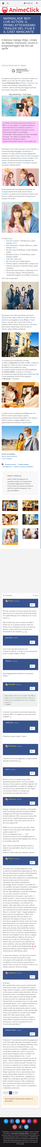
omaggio (5, 192)
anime (31, 365)
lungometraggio (9, 369)
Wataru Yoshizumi (27, 83)
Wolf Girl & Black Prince (26, 317)
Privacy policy (20, 1143)
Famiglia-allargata (23, 464)
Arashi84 (11, 684)
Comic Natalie (7, 459)
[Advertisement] (20, 571)
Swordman (12, 746)
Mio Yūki (9, 261)
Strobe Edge (11, 317)
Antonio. (8, 661)
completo (5, 87)
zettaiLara (12, 799)
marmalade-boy (7, 466)
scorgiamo (27, 163)
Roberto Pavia (10, 1030)
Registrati (29, 3)
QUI (22, 420)
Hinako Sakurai (20, 156)
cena (10, 81)
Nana (30, 322)
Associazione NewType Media (20, 1133)
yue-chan (8, 637)
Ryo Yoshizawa (33, 156)
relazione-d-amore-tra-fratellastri (23, 466)
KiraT (7, 769)
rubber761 (9, 723)
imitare (4, 160)
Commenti (23, 65)
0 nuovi (35, 595)
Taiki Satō (9, 259)
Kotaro (10, 601)
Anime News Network (9, 456)
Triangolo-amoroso (11, 464)
